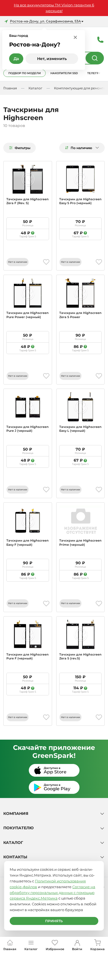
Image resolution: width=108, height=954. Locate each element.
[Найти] (95, 58)
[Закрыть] (75, 37)
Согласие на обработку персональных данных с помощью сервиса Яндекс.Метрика (52, 893)
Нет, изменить (52, 58)
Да (16, 58)
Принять (54, 921)
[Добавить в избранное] (46, 261)
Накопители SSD (64, 73)
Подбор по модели (24, 73)
